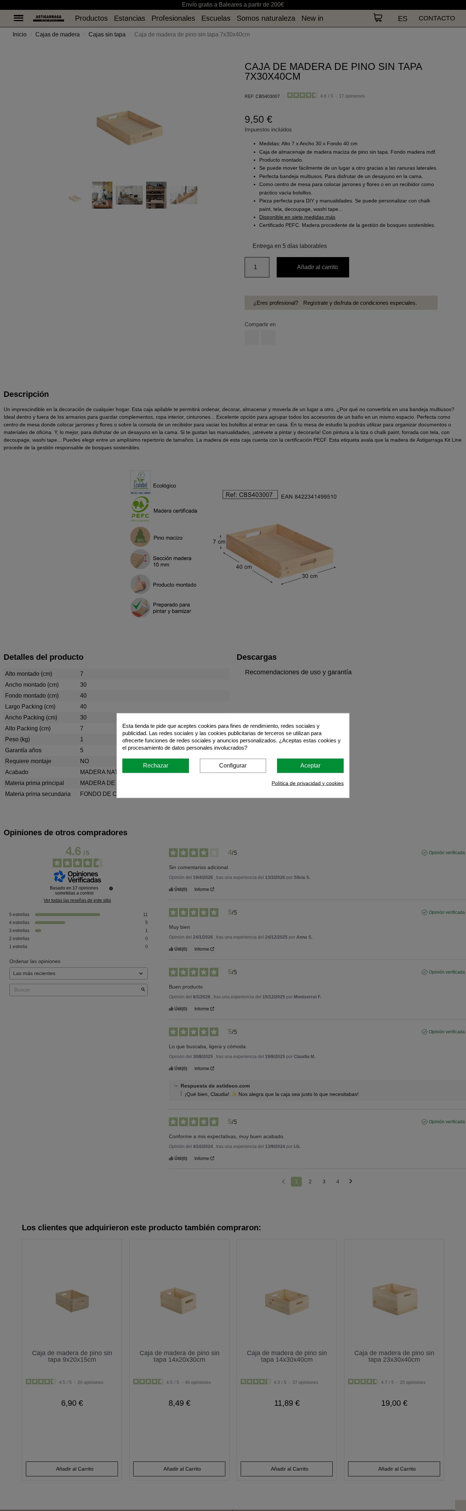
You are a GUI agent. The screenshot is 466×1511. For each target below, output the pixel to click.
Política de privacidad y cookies (308, 783)
